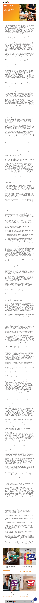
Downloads (27, 601)
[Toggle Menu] (35, 2)
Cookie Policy (12, 601)
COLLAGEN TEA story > (6, 570)
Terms (17, 601)
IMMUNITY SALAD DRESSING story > (25, 571)
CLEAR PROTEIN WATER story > (7, 596)
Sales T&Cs (21, 601)
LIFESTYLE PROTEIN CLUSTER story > (25, 596)
